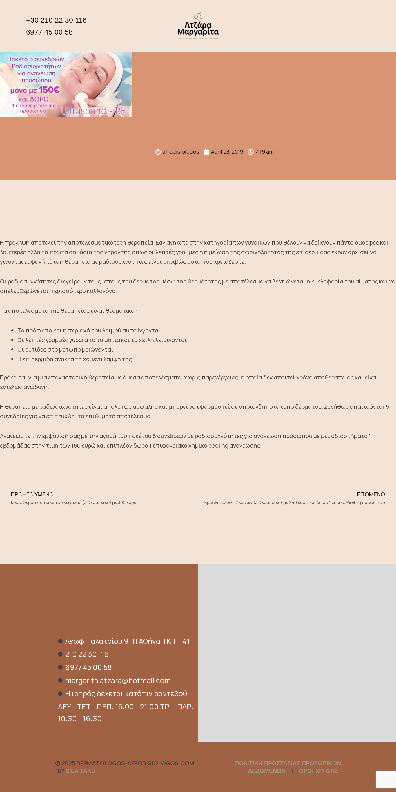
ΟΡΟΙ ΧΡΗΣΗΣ (318, 771)
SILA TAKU (80, 771)
